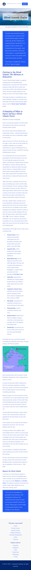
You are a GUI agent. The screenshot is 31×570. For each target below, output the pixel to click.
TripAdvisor (15, 552)
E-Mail (15, 557)
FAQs (15, 537)
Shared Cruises (15, 530)
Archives (15, 539)
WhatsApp (15, 554)
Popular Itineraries (15, 533)
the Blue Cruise (18, 274)
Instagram (15, 548)
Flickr (15, 550)
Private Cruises (15, 528)
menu (25, 4)
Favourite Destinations (15, 535)
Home (15, 526)
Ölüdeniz (17, 481)
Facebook (15, 545)
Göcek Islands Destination (18, 104)
